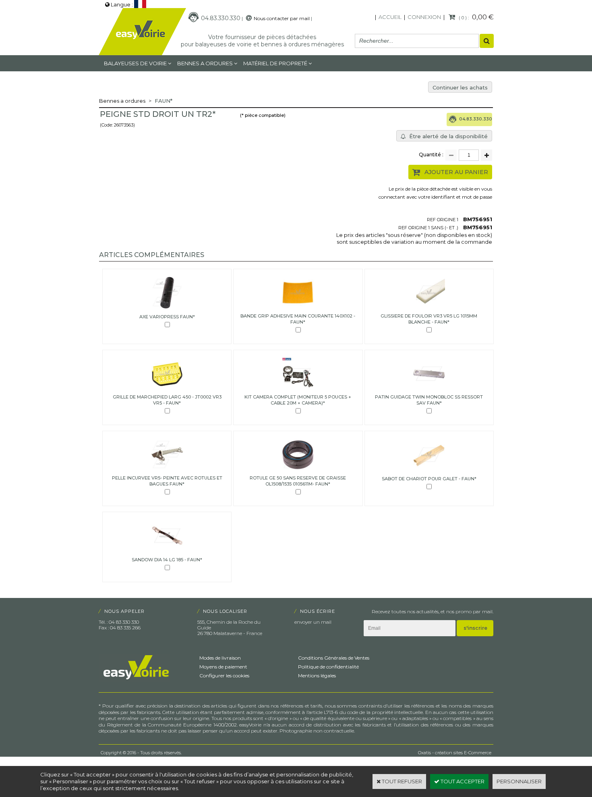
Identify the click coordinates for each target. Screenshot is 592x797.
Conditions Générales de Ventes (333, 658)
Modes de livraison (220, 658)
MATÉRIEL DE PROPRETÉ (275, 63)
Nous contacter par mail (282, 18)
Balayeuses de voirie (135, 63)
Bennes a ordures (205, 63)
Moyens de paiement (223, 667)
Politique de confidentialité (328, 667)
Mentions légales (317, 675)
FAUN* (163, 101)
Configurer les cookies (224, 675)
